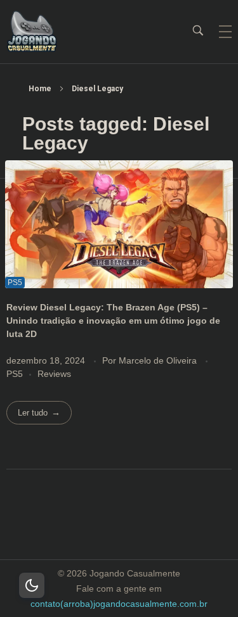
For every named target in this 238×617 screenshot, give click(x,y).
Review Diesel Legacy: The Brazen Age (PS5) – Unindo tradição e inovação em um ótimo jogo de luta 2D (113, 320)
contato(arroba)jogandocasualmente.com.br (119, 604)
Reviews (54, 374)
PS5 (14, 374)
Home (40, 88)
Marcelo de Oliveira (159, 360)
